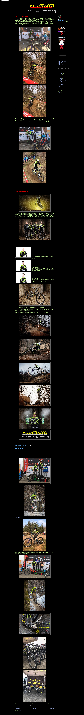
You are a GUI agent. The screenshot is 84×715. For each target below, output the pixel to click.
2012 (60, 92)
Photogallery (60, 65)
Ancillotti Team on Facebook (62, 61)
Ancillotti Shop (60, 62)
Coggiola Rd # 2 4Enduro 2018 (21, 16)
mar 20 (62, 83)
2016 (60, 87)
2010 (60, 95)
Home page (34, 708)
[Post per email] (30, 445)
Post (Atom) (20, 710)
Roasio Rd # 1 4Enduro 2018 (21, 449)
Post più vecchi (52, 708)
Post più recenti (17, 708)
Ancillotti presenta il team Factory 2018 (23, 191)
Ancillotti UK (60, 63)
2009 (60, 96)
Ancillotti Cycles (62, 19)
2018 (60, 72)
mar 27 (62, 79)
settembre (61, 73)
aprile (61, 77)
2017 (60, 86)
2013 (60, 91)
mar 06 (62, 84)
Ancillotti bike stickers (61, 64)
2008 (60, 97)
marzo (61, 78)
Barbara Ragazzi (18, 517)
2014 (60, 90)
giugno (61, 74)
